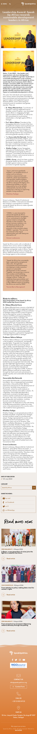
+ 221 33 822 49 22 (18, 701)
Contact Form (20, 687)
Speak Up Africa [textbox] (7, 487)
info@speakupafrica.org (18, 682)
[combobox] (16, 488)
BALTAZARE (18, 730)
